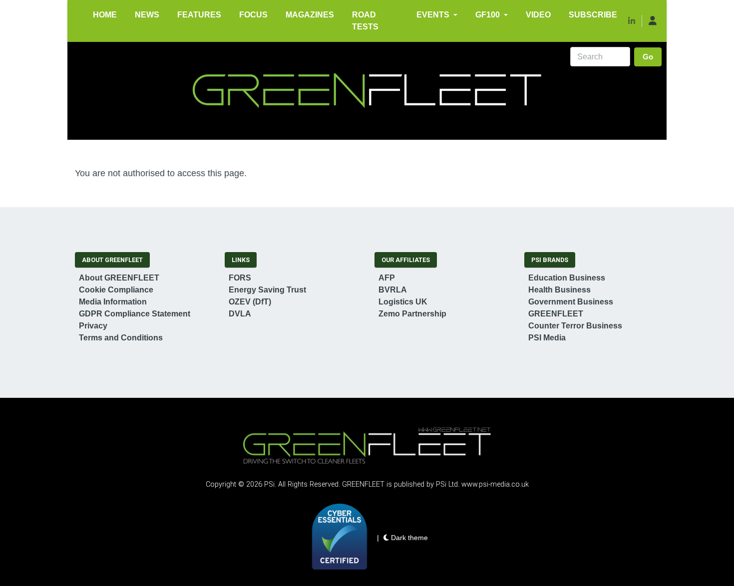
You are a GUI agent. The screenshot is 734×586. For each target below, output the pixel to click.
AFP (386, 278)
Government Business (570, 301)
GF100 (487, 14)
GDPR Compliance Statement (134, 313)
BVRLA (392, 290)
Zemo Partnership (412, 313)
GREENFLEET (555, 313)
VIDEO (538, 14)
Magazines (310, 14)
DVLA (240, 313)
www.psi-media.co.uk (495, 484)
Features (199, 14)
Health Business (559, 290)
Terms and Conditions (121, 337)
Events (432, 14)
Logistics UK (402, 301)
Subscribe (593, 14)
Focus (253, 14)
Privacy (93, 325)
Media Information (113, 301)
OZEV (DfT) (250, 301)
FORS (240, 278)
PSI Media (547, 337)
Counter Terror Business (575, 325)
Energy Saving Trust (267, 290)
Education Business (566, 278)
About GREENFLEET (119, 278)
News (147, 14)
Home (105, 14)
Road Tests (365, 20)
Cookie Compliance (116, 290)
